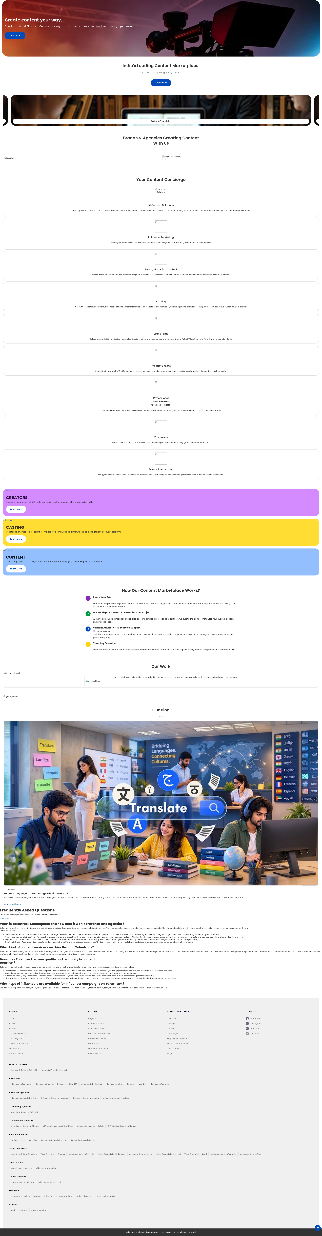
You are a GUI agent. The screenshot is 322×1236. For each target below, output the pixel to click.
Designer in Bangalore (20, 1196)
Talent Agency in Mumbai (49, 1182)
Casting (171, 1023)
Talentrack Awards (18, 1043)
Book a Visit (93, 1043)
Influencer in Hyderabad (91, 1084)
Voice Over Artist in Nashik (195, 1154)
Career (12, 1023)
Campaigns (172, 1033)
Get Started (15, 35)
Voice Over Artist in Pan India (223, 1154)
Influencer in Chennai (44, 1084)
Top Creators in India (177, 1043)
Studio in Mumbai (38, 1210)
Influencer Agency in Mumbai (86, 1098)
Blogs (169, 1053)
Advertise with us (17, 1033)
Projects (92, 1018)
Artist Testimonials (97, 1028)
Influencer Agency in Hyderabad (55, 1098)
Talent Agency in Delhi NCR (22, 1182)
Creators (171, 1018)
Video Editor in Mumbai (46, 1168)
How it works (94, 1053)
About (12, 1018)
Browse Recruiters (97, 1038)
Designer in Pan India (106, 1196)
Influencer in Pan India (159, 1084)
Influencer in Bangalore (21, 1084)
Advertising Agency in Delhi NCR (24, 1112)
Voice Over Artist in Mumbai (168, 1154)
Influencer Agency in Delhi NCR (24, 1098)
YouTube (255, 1028)
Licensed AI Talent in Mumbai (54, 1070)
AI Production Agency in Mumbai (122, 1126)
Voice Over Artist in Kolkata (140, 1154)
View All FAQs (5, 918)
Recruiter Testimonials (99, 1033)
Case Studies (173, 1048)
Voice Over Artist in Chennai (53, 1154)
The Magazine (16, 1038)
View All (161, 716)
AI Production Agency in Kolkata (90, 1126)
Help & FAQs (15, 1048)
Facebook (256, 1018)
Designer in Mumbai (84, 1196)
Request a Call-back (177, 1038)
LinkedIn (255, 1033)
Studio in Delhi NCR (19, 1210)
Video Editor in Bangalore (21, 1168)
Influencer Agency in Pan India (116, 1098)
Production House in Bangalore (24, 1140)
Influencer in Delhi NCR (67, 1084)
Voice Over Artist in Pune (250, 1154)
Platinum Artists (96, 1023)
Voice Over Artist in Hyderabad (111, 1154)
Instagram (256, 1023)
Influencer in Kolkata (115, 1084)
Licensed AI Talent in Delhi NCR (24, 1070)
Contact (13, 1028)
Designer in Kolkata (64, 1196)
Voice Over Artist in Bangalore (24, 1154)
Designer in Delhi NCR (42, 1196)
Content (171, 1028)
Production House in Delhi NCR (54, 1140)
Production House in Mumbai (83, 1140)
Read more (9, 904)
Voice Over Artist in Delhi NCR (81, 1154)
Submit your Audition (98, 1048)
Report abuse (16, 1053)
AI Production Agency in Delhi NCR (58, 1126)
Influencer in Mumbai (136, 1084)
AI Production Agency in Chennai (25, 1126)
